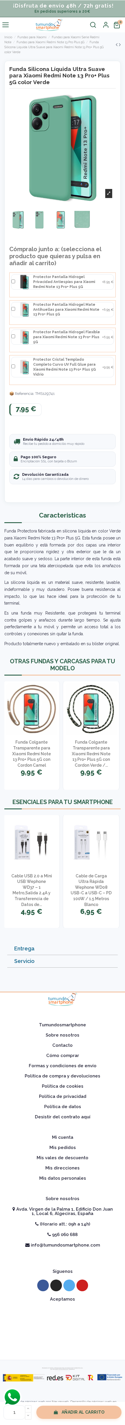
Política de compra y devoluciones (62, 1076)
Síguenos (63, 1271)
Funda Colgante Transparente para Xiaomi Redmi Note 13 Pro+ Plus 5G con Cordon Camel (31, 753)
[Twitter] (69, 1285)
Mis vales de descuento (62, 1157)
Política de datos (62, 1106)
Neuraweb (60, 1402)
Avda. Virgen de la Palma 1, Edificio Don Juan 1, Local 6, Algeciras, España (64, 1211)
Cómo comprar (62, 1055)
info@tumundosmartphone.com (65, 1245)
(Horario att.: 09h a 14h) (64, 1224)
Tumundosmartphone (62, 1024)
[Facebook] (43, 1285)
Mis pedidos (62, 1147)
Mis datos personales (62, 1178)
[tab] (62, 949)
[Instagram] (56, 1285)
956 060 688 (64, 1234)
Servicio (24, 961)
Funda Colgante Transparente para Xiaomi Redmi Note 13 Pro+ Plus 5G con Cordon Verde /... (91, 753)
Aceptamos (62, 1299)
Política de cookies (62, 1086)
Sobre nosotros (62, 1035)
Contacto (62, 1045)
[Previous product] (117, 44)
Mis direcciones (62, 1168)
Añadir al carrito (83, 1412)
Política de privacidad (62, 1096)
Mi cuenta (62, 1137)
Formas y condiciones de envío (63, 1065)
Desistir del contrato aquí (62, 1116)
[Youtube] (82, 1285)
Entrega (24, 948)
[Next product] (120, 44)
